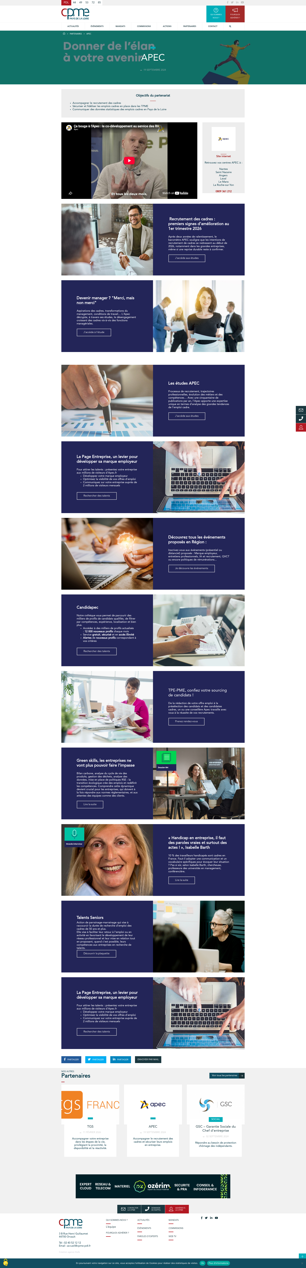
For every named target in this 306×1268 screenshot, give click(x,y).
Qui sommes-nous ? (116, 1220)
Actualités (73, 26)
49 (80, 2)
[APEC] (153, 1104)
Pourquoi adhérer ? (117, 1233)
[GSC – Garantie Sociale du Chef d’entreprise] (216, 1104)
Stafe (77, 1252)
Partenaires (189, 26)
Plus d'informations (218, 1263)
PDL (66, 2)
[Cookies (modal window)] (5, 1262)
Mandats (120, 26)
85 (99, 2)
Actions (167, 26)
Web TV (172, 1236)
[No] (302, 1263)
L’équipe (111, 1227)
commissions (144, 26)
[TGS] (90, 1104)
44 (74, 2)
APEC (153, 1126)
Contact (212, 26)
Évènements (97, 26)
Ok (202, 1263)
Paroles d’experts (147, 1236)
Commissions (176, 1228)
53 (86, 2)
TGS (90, 1126)
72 (93, 2)
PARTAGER (73, 1060)
